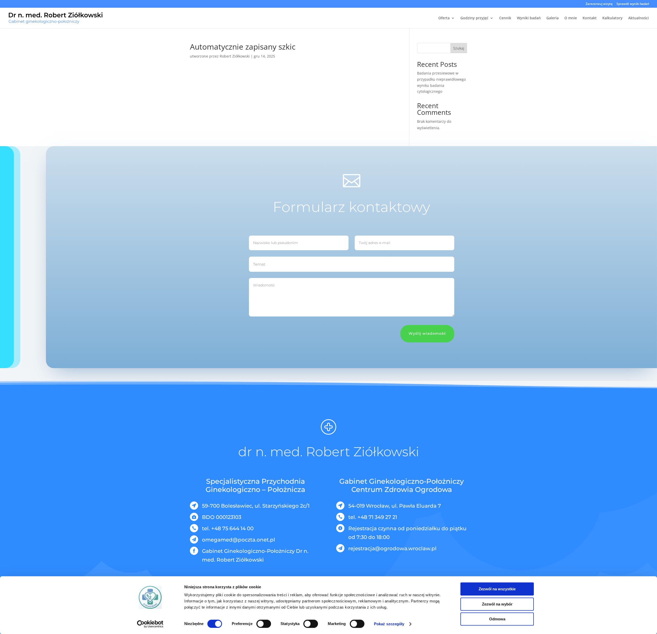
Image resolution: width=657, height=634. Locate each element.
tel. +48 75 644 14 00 (228, 528)
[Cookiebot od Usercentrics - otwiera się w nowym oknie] (150, 624)
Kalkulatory (612, 18)
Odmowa (497, 619)
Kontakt (590, 18)
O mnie (570, 18)
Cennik (505, 18)
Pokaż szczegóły (389, 624)
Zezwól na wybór (497, 604)
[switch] (263, 624)
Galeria (552, 18)
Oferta (444, 18)
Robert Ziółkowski (235, 56)
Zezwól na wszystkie (497, 589)
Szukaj (458, 48)
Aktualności (638, 18)
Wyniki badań (529, 18)
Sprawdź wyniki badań (632, 4)
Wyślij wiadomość (427, 333)
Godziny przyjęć (474, 18)
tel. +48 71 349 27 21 (372, 517)
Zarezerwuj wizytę (599, 4)
